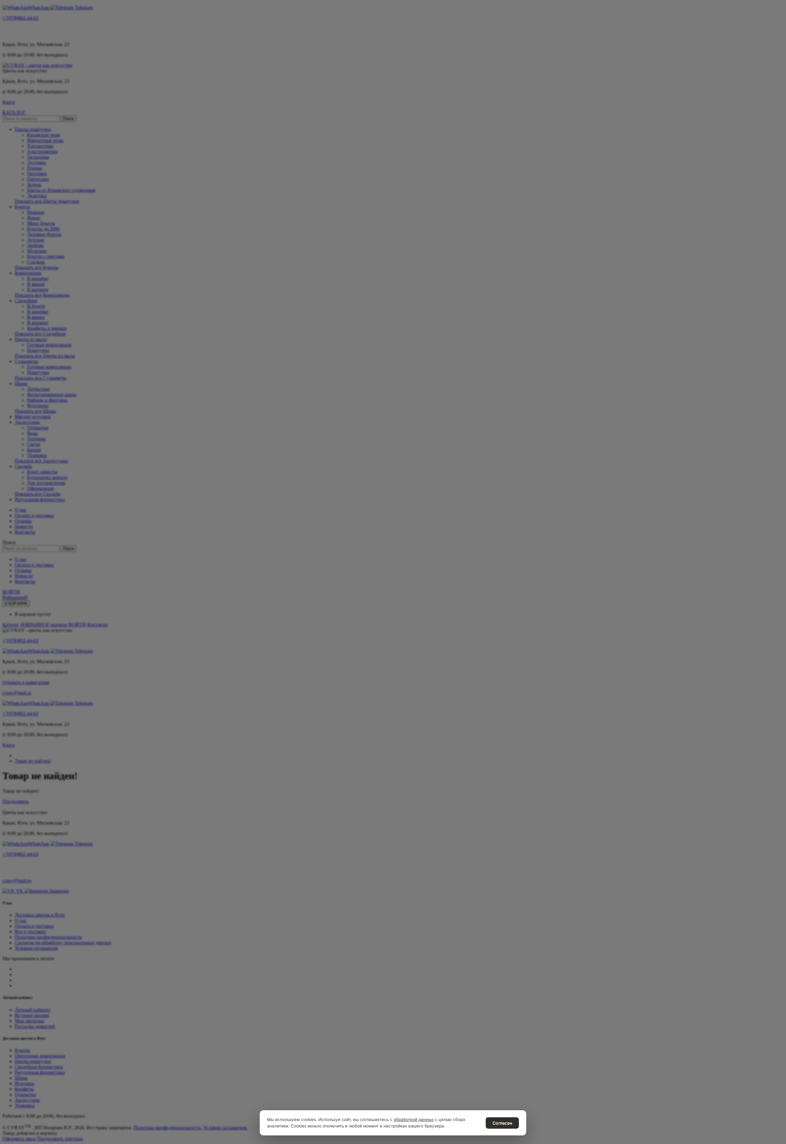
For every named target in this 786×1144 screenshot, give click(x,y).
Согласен (502, 1123)
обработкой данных (414, 1119)
